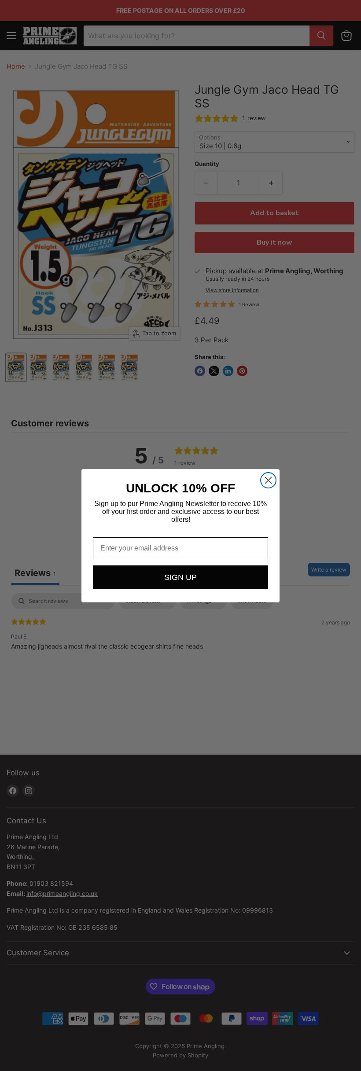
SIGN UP (180, 577)
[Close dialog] (268, 480)
